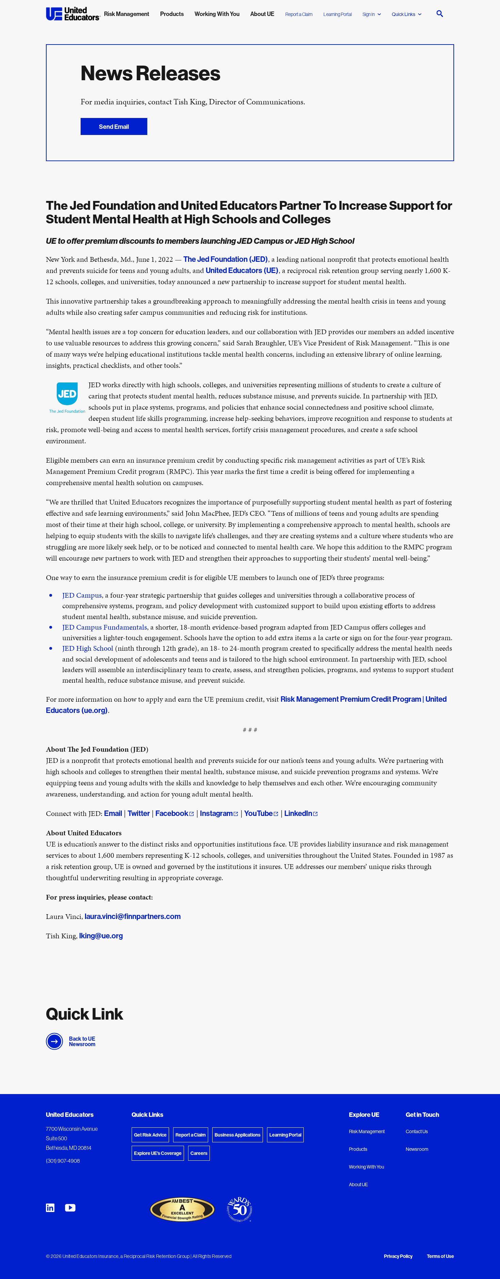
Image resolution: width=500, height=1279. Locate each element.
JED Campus (82, 595)
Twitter (139, 813)
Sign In (369, 14)
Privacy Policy (398, 1256)
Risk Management (367, 1131)
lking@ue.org (101, 935)
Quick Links (403, 14)
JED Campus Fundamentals (104, 627)
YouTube (258, 813)
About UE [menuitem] (262, 13)
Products (358, 1149)
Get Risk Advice (150, 1135)
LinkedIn (298, 813)
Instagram (216, 813)
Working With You (366, 1167)
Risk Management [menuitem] (126, 13)
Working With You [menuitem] (217, 13)
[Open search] (439, 13)
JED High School (87, 648)
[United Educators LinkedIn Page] (50, 1208)
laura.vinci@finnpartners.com (133, 916)
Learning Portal (337, 14)
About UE (358, 1184)
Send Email (114, 127)
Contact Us (417, 1131)
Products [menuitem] (172, 13)
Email (113, 813)
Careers (198, 1153)
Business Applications (238, 1135)
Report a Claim (299, 14)
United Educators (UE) (242, 270)
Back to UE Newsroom (82, 1041)
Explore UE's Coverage (158, 1153)
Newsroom (417, 1149)
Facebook (171, 813)
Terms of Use (440, 1256)
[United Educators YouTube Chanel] (70, 1207)
